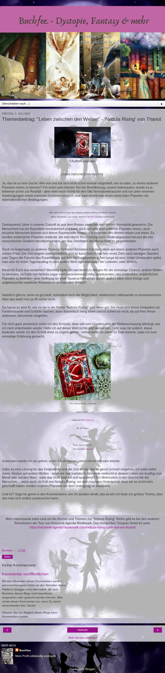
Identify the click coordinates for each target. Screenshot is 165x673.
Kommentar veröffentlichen (25, 574)
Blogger (90, 669)
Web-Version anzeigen (82, 637)
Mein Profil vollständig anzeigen (35, 656)
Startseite (82, 630)
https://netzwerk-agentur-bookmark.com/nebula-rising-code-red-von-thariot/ (83, 527)
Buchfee (25, 650)
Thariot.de (89, 420)
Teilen (7, 556)
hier (92, 217)
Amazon (89, 449)
